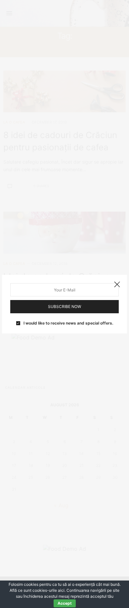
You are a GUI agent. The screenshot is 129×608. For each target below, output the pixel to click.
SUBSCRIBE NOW (64, 306)
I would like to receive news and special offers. (68, 323)
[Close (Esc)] (117, 284)
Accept (65, 603)
